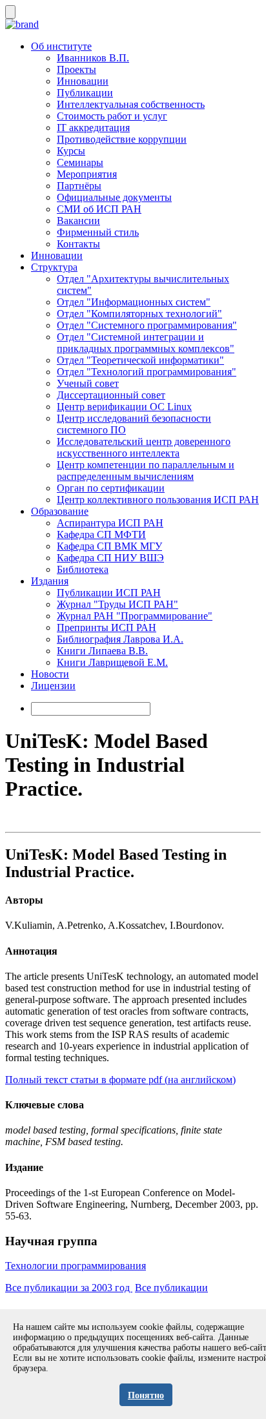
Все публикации (171, 1287)
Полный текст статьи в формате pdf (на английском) (120, 1079)
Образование (59, 511)
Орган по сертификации (111, 487)
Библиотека (82, 569)
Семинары (80, 162)
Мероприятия (87, 174)
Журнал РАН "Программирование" (134, 615)
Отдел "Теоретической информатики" (140, 360)
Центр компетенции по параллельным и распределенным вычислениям (145, 470)
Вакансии (78, 220)
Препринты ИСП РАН (106, 627)
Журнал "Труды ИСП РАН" (117, 604)
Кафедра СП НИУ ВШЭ (110, 557)
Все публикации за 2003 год (68, 1287)
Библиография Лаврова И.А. (120, 639)
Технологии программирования (75, 1265)
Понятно (146, 1395)
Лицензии (53, 685)
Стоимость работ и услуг (112, 115)
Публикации (85, 92)
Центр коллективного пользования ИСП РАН (158, 499)
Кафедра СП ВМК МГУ (109, 546)
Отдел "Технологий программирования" (146, 371)
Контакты (78, 243)
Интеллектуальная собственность (131, 104)
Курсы (71, 150)
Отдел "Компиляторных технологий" (139, 313)
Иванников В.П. (93, 57)
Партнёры (79, 185)
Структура (54, 267)
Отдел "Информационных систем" (133, 301)
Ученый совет (88, 383)
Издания (49, 580)
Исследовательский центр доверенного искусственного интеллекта (143, 447)
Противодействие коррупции (122, 139)
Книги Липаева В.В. (102, 650)
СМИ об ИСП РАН (99, 208)
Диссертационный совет (111, 394)
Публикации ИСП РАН (109, 592)
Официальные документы (114, 197)
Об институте (61, 46)
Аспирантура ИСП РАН (110, 522)
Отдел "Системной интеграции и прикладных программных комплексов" (145, 342)
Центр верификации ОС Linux (124, 406)
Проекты (76, 69)
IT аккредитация (93, 127)
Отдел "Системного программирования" (147, 325)
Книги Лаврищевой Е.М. (112, 662)
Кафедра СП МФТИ (101, 534)
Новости (50, 673)
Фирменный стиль (98, 232)
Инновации (82, 81)
